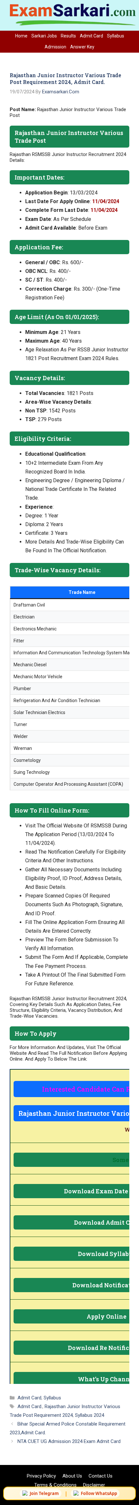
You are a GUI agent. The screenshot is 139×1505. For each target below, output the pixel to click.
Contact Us (100, 1476)
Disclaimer (94, 1485)
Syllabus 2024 (89, 1415)
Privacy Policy (41, 1476)
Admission (55, 46)
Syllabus (115, 35)
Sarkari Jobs (44, 35)
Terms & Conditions (55, 1485)
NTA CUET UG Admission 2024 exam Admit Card (69, 1441)
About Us (72, 1476)
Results (68, 35)
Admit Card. (29, 1406)
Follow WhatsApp (99, 1493)
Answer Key (82, 46)
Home (21, 35)
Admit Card (91, 35)
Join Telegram (44, 1493)
